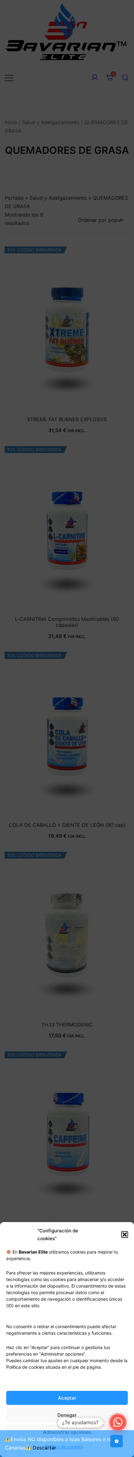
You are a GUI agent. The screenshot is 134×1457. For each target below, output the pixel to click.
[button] (125, 1234)
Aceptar (67, 1398)
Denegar (67, 1415)
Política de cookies (64, 1446)
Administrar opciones (67, 1432)
